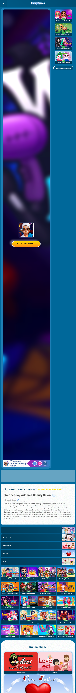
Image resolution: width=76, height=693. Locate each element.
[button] (72, 3)
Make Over (22, 489)
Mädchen (12, 489)
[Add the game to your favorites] (54, 495)
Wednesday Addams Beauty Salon (49, 489)
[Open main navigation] (3, 3)
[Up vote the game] (34, 463)
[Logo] (38, 3)
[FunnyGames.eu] (5, 489)
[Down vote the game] (40, 463)
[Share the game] (45, 463)
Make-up (31, 489)
